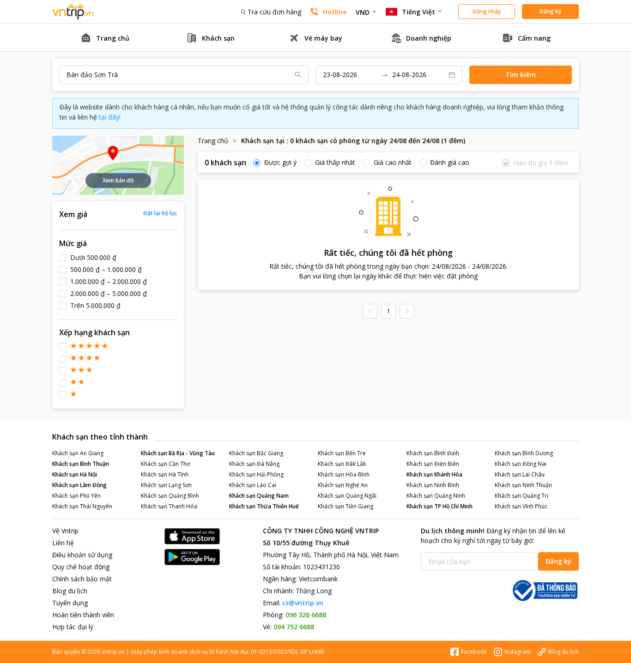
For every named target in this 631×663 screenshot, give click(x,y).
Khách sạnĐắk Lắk (342, 464)
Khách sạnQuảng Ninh (436, 496)
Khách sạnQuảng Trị (521, 496)
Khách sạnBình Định (433, 453)
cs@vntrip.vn (302, 602)
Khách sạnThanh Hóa (169, 506)
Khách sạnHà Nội (74, 474)
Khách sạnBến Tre (342, 453)
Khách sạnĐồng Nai (520, 464)
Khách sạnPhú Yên (76, 496)
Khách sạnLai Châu (520, 474)
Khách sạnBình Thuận (80, 464)
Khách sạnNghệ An (343, 485)
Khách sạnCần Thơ (165, 464)
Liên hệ (63, 542)
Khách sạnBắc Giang (256, 453)
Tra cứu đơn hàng (274, 11)
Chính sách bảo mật (82, 578)
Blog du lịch (69, 590)
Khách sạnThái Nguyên (82, 506)
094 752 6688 (293, 626)
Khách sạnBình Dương (524, 453)
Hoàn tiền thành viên (83, 614)
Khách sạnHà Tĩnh (164, 474)
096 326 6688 (305, 614)
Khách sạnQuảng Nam (259, 496)
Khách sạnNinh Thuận (523, 485)
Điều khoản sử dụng (82, 554)
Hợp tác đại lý (72, 626)
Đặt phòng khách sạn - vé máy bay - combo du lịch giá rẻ (73, 12)
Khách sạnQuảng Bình (170, 496)
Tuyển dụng (70, 602)
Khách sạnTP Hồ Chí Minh (440, 506)
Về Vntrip (65, 530)
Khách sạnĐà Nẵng (254, 464)
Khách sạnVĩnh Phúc (521, 506)
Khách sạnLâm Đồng (79, 485)
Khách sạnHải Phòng (256, 474)
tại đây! (110, 117)
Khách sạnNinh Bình (433, 485)
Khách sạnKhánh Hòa (434, 474)
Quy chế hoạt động (80, 566)
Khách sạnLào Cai (252, 485)
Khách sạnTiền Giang (345, 506)
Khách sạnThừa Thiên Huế (264, 506)
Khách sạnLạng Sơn (166, 485)
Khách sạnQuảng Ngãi (347, 496)
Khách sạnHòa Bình (344, 474)
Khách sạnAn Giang (77, 453)
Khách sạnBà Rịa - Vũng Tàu (178, 453)
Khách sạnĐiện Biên (433, 464)
